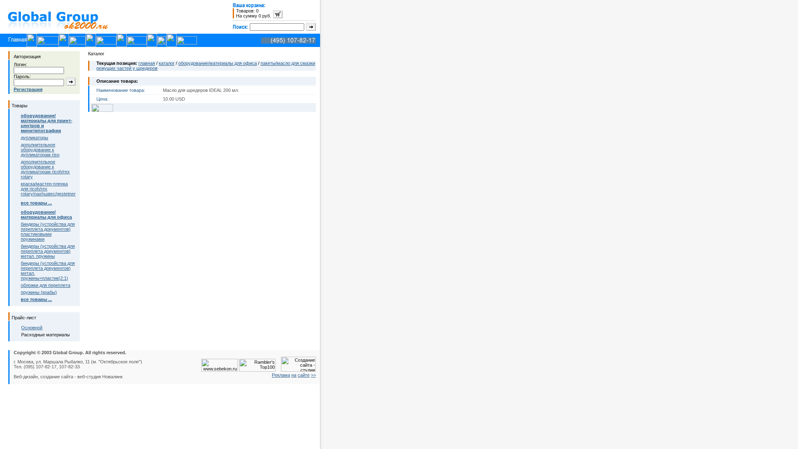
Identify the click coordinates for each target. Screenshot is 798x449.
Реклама (281, 375)
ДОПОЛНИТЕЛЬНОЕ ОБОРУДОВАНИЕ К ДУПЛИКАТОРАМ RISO (40, 149)
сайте (304, 375)
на (293, 375)
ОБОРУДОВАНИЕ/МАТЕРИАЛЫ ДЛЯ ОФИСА (217, 63)
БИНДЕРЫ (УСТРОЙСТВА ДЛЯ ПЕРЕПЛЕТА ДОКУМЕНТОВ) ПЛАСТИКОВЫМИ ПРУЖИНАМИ (48, 232)
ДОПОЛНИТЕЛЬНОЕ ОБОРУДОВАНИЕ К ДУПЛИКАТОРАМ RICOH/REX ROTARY (45, 169)
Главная (146, 63)
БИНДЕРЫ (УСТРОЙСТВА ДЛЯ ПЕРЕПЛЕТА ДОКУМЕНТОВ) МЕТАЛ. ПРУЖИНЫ (48, 251)
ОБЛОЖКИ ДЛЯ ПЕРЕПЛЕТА (45, 285)
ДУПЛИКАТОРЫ (34, 137)
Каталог (167, 63)
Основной (31, 327)
